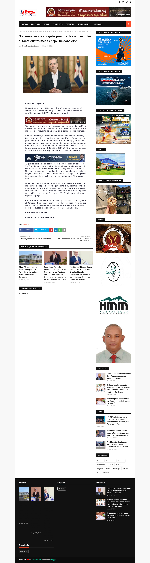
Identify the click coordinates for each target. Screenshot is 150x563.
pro (98, 472)
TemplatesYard (36, 560)
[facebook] (119, 2)
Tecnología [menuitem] (58, 24)
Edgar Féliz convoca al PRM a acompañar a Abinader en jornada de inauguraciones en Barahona (28, 272)
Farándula (121, 461)
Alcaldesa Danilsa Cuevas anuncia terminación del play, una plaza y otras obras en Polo (119, 433)
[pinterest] (130, 2)
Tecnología (116, 469)
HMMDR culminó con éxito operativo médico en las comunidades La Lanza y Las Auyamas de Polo (118, 420)
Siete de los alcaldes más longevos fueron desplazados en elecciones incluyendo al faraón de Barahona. (118, 388)
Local (111, 465)
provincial (106, 472)
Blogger (53, 560)
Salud (108, 469)
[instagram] (127, 2)
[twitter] (123, 2)
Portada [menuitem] (24, 24)
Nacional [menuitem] (98, 24)
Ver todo (50, 483)
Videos (125, 469)
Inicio (20, 31)
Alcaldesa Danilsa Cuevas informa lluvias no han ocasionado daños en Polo (117, 444)
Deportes (100, 461)
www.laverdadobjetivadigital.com (30, 46)
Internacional (101, 465)
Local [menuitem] (46, 24)
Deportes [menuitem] (70, 24)
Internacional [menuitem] (84, 24)
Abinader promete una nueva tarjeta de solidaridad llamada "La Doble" (118, 401)
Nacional (26, 31)
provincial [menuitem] (36, 24)
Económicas (110, 461)
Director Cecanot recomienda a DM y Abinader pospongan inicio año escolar (119, 376)
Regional (100, 469)
